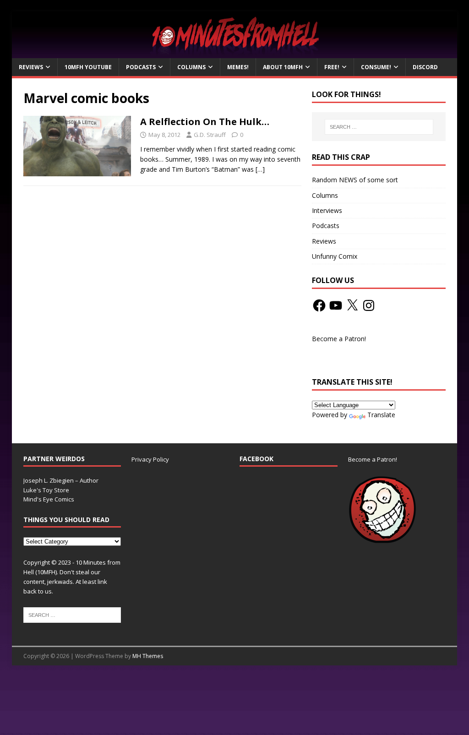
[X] (352, 305)
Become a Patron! (339, 338)
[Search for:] (379, 127)
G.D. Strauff (210, 135)
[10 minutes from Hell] (235, 53)
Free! (331, 67)
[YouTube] (335, 305)
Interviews (327, 210)
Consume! (376, 67)
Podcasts (141, 67)
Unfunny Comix (334, 256)
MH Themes (147, 656)
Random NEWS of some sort (355, 179)
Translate (381, 414)
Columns (191, 67)
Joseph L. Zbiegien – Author (60, 480)
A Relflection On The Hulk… (204, 121)
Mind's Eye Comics (48, 499)
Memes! (238, 67)
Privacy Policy (150, 459)
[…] (260, 169)
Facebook (256, 458)
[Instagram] (368, 305)
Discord (425, 67)
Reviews (31, 67)
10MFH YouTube (88, 67)
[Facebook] (319, 305)
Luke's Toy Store (46, 490)
